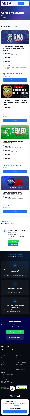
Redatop (3, 367)
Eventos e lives (5, 369)
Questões (3, 362)
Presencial (3, 360)
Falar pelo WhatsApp (16, 332)
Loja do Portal (19, 355)
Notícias (3, 355)
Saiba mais (14, 80)
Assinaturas (4, 364)
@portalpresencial (16, 337)
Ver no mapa (14, 244)
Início (2, 9)
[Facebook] (11, 382)
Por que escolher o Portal (7, 374)
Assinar (20, 3)
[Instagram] (5, 382)
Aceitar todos (15, 411)
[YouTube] (8, 382)
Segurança (18, 360)
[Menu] (26, 3)
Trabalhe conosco (20, 369)
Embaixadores (19, 364)
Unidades (18, 357)
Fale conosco (14, 241)
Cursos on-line (4, 357)
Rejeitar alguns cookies (15, 408)
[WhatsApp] (2, 382)
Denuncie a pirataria (21, 362)
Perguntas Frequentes (21, 367)
